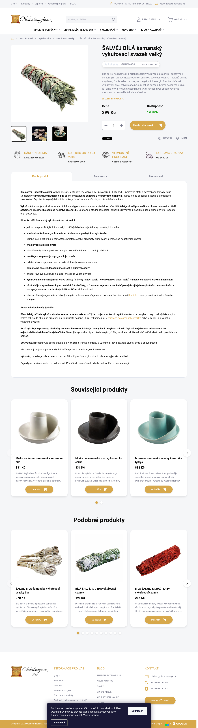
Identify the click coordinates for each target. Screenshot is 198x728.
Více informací (91, 715)
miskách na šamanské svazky (124, 318)
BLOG (73, 3)
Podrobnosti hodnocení (147, 64)
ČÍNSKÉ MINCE (104, 692)
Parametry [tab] (100, 176)
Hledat (113, 19)
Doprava (39, 3)
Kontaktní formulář (160, 700)
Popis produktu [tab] (41, 176)
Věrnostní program (56, 3)
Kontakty (25, 3)
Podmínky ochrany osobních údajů (70, 700)
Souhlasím (137, 710)
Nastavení (59, 722)
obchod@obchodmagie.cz (163, 676)
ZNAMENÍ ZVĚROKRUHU (109, 675)
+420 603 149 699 (159, 682)
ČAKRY (100, 686)
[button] (96, 502)
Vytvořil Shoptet (155, 723)
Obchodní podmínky (63, 695)
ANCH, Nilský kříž (105, 681)
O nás (14, 3)
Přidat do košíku (144, 125)
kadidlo (133, 295)
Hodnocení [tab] (156, 176)
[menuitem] (47, 29)
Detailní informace (111, 99)
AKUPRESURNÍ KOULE (108, 697)
